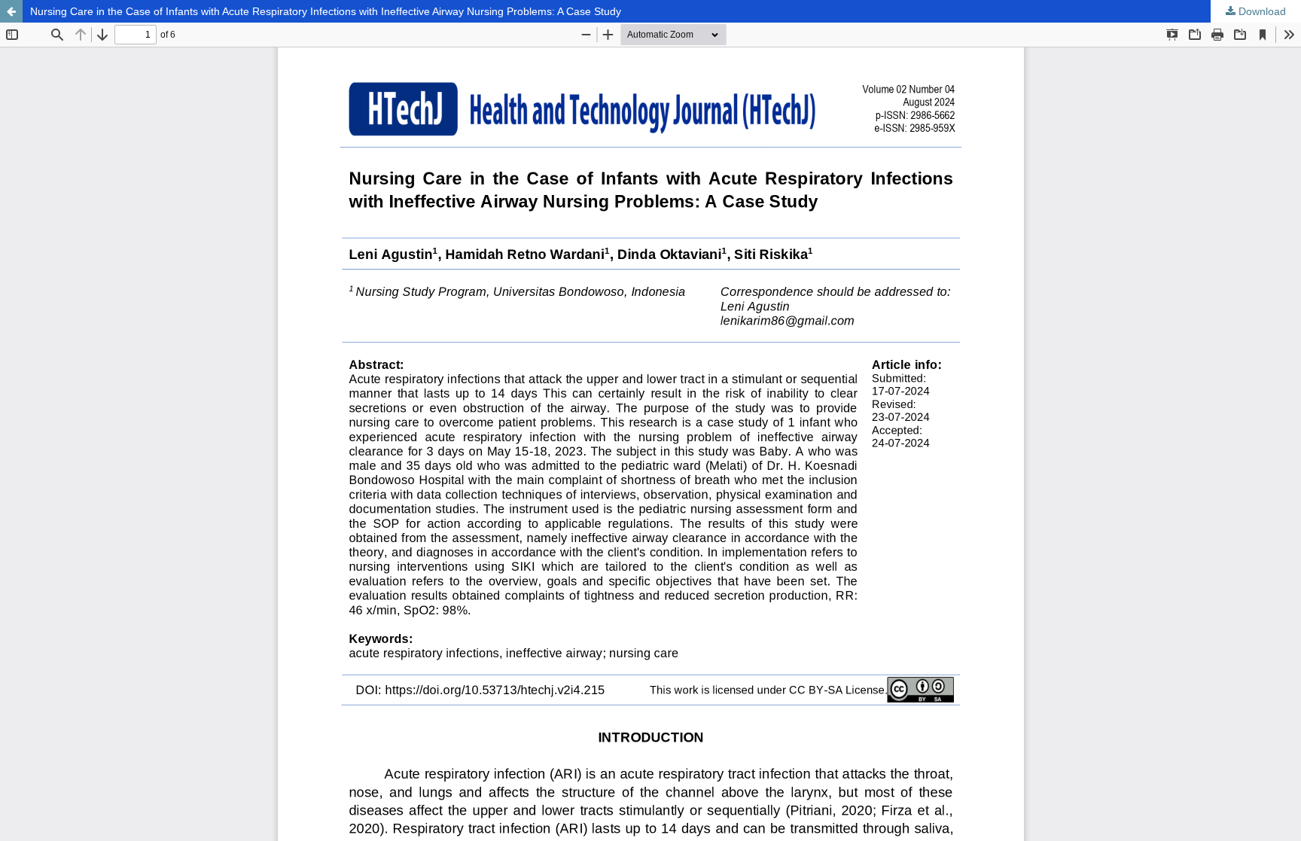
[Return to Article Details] (11, 11)
